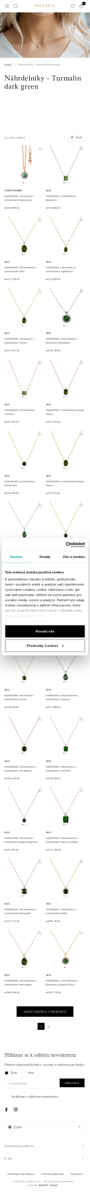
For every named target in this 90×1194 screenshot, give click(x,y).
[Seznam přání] (72, 6)
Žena (13, 1072)
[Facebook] (6, 1110)
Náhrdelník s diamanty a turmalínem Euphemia (61, 269)
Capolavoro (13, 190)
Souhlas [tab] (16, 557)
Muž (31, 1072)
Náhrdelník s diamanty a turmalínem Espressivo (19, 198)
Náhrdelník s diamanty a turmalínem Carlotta (61, 768)
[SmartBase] (48, 1185)
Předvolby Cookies (42, 645)
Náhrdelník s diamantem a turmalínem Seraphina (20, 768)
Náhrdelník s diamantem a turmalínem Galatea (62, 697)
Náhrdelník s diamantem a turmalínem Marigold (20, 911)
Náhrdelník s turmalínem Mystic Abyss (65, 412)
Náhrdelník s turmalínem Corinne (19, 412)
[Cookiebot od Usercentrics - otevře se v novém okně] (66, 545)
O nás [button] (8, 1158)
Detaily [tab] (45, 557)
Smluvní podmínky (52, 1174)
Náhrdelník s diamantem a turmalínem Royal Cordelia (62, 839)
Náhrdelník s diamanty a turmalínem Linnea (19, 697)
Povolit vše (45, 631)
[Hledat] (15, 6)
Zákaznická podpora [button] (18, 1146)
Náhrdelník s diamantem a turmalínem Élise (20, 269)
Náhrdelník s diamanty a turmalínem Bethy (61, 911)
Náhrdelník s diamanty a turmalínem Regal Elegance (21, 839)
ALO (48, 190)
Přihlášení (72, 1083)
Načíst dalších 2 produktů (45, 1011)
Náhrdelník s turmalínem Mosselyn (61, 198)
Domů (8, 64)
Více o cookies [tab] (74, 557)
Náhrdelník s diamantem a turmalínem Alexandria (20, 982)
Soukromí (76, 1174)
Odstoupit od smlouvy (20, 1174)
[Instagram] (15, 1110)
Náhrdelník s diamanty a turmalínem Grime (19, 340)
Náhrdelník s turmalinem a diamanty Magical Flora (62, 982)
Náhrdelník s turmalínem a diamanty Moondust (62, 340)
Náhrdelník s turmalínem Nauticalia (19, 483)
